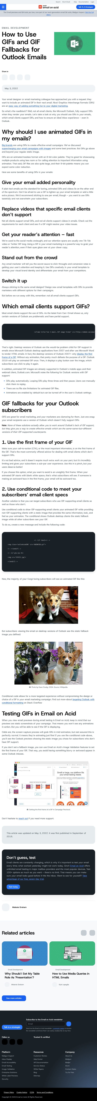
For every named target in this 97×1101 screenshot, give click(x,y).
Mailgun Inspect (8, 1056)
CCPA (32, 1092)
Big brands (7, 145)
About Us (68, 1056)
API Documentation (41, 1062)
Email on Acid (77, 865)
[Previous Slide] (84, 933)
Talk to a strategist (12, 1027)
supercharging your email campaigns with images (26, 148)
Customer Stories (40, 1056)
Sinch (67, 1066)
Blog (35, 1072)
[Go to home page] (48, 7)
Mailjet (67, 1062)
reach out (23, 818)
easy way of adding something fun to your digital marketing (38, 106)
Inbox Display (7, 1059)
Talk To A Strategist (85, 7)
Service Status (39, 1066)
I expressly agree (58, 1028)
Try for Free (69, 1072)
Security (5, 1079)
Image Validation (8, 1069)
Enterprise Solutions (9, 1072)
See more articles (14, 998)
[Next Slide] (92, 933)
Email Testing (7, 1066)
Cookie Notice (22, 1092)
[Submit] (68, 1024)
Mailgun (68, 1059)
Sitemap (37, 1076)
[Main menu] (3, 7)
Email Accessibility (9, 1062)
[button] (57, 2)
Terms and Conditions (45, 1092)
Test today (13, 887)
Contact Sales (70, 1069)
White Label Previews (10, 1076)
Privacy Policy (9, 1092)
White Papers (39, 1069)
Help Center (38, 1059)
